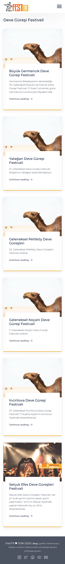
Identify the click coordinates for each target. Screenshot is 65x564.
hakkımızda (52, 543)
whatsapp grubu (32, 551)
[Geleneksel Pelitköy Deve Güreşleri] (32, 216)
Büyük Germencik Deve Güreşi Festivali (29, 73)
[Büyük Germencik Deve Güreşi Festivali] (32, 48)
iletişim (12, 547)
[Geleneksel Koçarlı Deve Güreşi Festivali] (32, 297)
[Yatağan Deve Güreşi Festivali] (32, 136)
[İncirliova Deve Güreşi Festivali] (32, 377)
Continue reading (21, 99)
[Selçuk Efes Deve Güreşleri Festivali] (32, 461)
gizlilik (42, 543)
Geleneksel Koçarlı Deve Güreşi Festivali (29, 322)
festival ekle (32, 547)
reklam (20, 547)
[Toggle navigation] (59, 6)
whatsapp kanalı (47, 547)
